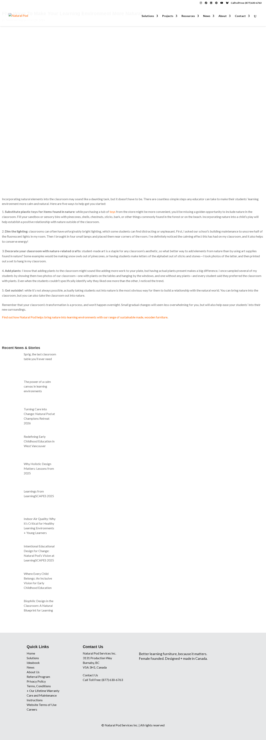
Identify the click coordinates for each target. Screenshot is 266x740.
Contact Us (90, 675)
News (206, 16)
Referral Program (38, 676)
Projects (167, 16)
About (222, 16)
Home (31, 653)
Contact (240, 16)
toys (112, 211)
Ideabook (33, 662)
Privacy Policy (36, 681)
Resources (188, 16)
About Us (33, 672)
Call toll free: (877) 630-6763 (246, 2)
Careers (32, 709)
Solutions (148, 16)
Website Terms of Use (41, 705)
